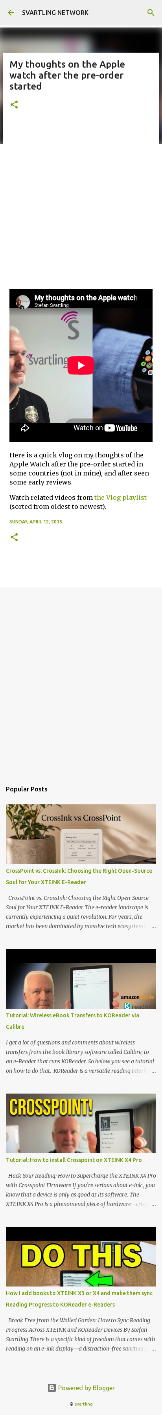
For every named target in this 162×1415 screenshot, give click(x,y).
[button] (14, 105)
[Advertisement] (81, 204)
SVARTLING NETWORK (55, 12)
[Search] (151, 12)
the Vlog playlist (120, 497)
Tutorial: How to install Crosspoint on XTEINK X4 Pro (74, 1160)
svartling (84, 1404)
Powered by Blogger (86, 1387)
